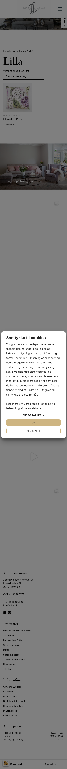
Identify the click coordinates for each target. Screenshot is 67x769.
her (40, 408)
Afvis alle (33, 430)
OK (33, 422)
